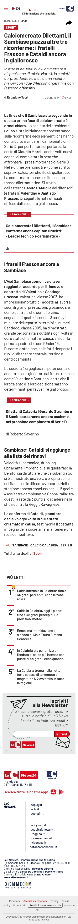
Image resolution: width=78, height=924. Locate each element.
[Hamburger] (6, 8)
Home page (10, 20)
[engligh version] (13, 8)
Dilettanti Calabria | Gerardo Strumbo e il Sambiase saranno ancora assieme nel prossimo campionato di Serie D (39, 416)
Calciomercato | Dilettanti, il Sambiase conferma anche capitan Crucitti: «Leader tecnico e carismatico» (39, 230)
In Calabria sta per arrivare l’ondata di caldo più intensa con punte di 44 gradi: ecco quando (40, 654)
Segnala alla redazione (35, 901)
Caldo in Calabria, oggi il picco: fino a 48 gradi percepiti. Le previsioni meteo (39, 614)
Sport (24, 20)
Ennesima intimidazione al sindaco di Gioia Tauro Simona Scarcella (39, 634)
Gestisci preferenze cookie (45, 905)
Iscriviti (62, 734)
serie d (66, 545)
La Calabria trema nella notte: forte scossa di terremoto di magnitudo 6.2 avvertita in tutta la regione (40, 676)
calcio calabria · (44, 545)
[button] (69, 23)
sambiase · (20, 545)
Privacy (54, 901)
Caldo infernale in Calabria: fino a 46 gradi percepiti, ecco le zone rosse (41, 595)
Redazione (14, 901)
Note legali (19, 905)
